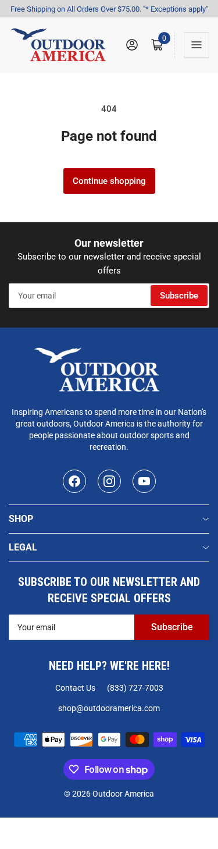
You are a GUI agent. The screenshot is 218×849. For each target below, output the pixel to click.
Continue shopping (109, 181)
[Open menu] (196, 45)
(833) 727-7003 (135, 687)
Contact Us (75, 687)
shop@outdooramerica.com (109, 708)
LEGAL (23, 547)
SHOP (21, 518)
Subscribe (179, 295)
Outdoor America (123, 793)
